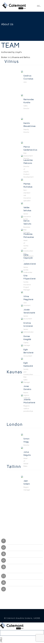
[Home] (14, 8)
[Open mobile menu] (39, 6)
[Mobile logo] (11, 628)
